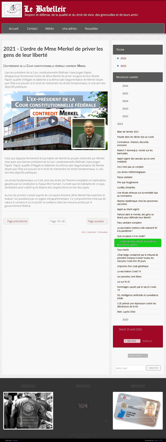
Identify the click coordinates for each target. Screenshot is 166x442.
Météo (49, 28)
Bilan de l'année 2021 (128, 131)
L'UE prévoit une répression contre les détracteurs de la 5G (136, 305)
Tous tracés (123, 249)
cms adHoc (69, 28)
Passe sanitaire (124, 177)
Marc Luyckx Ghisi (126, 311)
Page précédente (17, 221)
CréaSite (15, 440)
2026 (123, 58)
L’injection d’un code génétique (132, 266)
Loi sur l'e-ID (123, 281)
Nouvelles (91, 28)
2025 (123, 66)
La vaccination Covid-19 (129, 271)
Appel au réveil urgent (128, 209)
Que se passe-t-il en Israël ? (131, 236)
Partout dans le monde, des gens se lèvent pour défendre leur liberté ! (135, 216)
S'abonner (153, 367)
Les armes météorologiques (131, 171)
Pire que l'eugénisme (127, 182)
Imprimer (92, 232)
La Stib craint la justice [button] (138, 420)
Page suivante (96, 221)
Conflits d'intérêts (126, 187)
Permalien (103, 232)
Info (83, 232)
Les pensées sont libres (129, 276)
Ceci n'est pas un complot (130, 166)
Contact (32, 28)
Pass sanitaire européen (129, 222)
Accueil (13, 28)
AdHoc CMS (158, 440)
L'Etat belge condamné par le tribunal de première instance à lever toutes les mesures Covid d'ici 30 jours (137, 258)
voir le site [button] (28, 420)
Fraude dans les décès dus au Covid (135, 136)
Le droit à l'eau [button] (83, 437)
